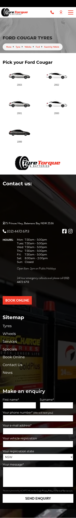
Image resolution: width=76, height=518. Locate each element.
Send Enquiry (38, 498)
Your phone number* (28, 412)
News (8, 372)
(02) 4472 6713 (18, 231)
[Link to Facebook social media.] (64, 231)
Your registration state (18, 451)
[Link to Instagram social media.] (70, 231)
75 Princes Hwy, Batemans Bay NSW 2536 (29, 223)
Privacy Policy (47, 490)
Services (10, 341)
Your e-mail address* (17, 425)
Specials (10, 349)
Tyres (7, 326)
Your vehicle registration (20, 438)
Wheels (9, 334)
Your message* (13, 464)
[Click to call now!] (52, 12)
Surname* (47, 399)
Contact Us (12, 365)
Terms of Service (62, 490)
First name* (11, 399)
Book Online (14, 357)
